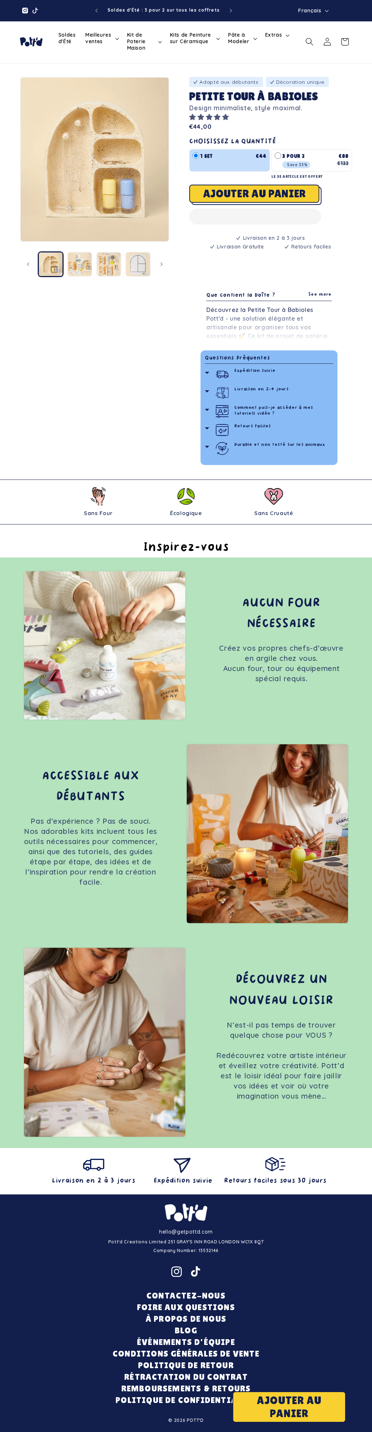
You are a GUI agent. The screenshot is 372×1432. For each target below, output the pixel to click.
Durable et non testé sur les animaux (280, 445)
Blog (186, 1330)
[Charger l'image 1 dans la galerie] (50, 264)
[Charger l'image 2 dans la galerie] (79, 264)
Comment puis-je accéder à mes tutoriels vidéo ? (273, 410)
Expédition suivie (254, 371)
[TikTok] (195, 1271)
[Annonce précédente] (96, 10)
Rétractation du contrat (186, 1377)
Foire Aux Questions (186, 1307)
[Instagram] (176, 1271)
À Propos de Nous (186, 1319)
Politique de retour (186, 1365)
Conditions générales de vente (186, 1353)
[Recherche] (309, 41)
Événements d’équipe (186, 1342)
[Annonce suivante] (231, 10)
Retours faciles (252, 426)
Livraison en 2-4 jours (261, 389)
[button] (210, 117)
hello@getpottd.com (186, 1232)
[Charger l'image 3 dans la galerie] (108, 264)
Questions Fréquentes (237, 358)
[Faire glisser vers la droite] (161, 264)
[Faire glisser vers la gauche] (28, 264)
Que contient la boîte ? (269, 295)
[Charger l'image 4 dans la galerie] (137, 264)
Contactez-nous (186, 1295)
